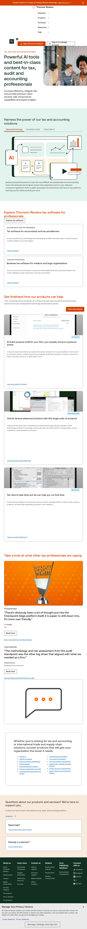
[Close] (83, 906)
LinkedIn (78, 877)
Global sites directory (21, 879)
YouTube (79, 884)
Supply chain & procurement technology (60, 772)
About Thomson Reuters (6, 869)
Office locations (34, 883)
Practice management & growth (30, 769)
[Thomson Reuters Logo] (43, 7)
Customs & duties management (59, 761)
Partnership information (21, 868)
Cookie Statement (8, 919)
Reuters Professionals (50, 877)
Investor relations (6, 889)
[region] (43, 916)
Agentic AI (22, 756)
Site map (20, 884)
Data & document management (29, 761)
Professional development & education (30, 772)
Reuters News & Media (50, 868)
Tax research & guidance (57, 759)
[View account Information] (17, 39)
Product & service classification (60, 769)
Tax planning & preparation (58, 756)
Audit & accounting (25, 759)
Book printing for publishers (64, 873)
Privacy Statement (22, 919)
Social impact (7, 900)
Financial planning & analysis (28, 766)
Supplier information (21, 874)
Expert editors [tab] (49, 129)
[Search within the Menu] (11, 41)
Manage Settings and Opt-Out (42, 924)
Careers (6, 878)
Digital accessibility (7, 883)
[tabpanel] (43, 163)
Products (41, 18)
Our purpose (7, 893)
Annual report (7, 875)
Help (40, 32)
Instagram (79, 873)
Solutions (42, 13)
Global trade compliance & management (60, 765)
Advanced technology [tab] (14, 129)
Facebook (79, 870)
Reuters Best (49, 873)
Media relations (36, 878)
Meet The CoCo (63, 3)
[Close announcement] (83, 2)
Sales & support (34, 868)
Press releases (8, 897)
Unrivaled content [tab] (33, 129)
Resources (42, 27)
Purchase (42, 23)
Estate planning (24, 764)
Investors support (34, 874)
